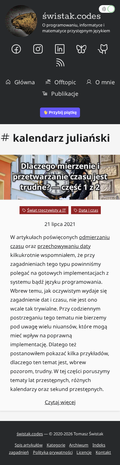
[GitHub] (103, 49)
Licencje (84, 452)
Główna (24, 82)
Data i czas (88, 210)
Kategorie (56, 445)
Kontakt (103, 452)
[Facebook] (16, 49)
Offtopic (65, 82)
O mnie (105, 82)
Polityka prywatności (53, 452)
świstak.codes (30, 434)
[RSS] (60, 63)
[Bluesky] (81, 49)
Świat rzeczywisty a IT (46, 210)
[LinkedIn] (60, 49)
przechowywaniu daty (64, 246)
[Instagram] (38, 49)
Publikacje (64, 93)
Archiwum (78, 445)
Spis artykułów (29, 445)
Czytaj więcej (60, 402)
